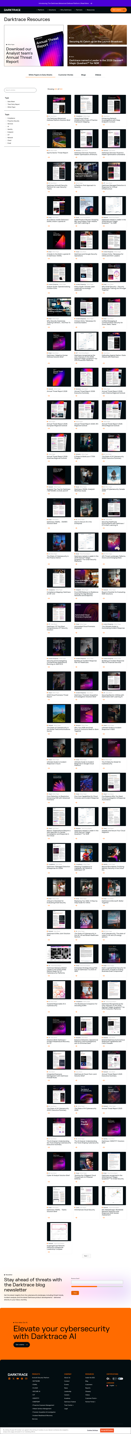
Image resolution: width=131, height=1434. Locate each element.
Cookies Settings (92, 1430)
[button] (40, 10)
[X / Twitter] (13, 1378)
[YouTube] (17, 1378)
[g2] (22, 1378)
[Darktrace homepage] (12, 10)
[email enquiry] (26, 1378)
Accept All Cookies (107, 1430)
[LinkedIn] (9, 1378)
